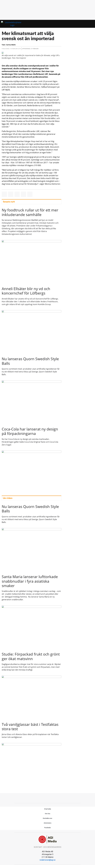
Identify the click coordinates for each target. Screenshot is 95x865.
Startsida (47, 809)
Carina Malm (11, 45)
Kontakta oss (47, 818)
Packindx (47, 827)
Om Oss (47, 813)
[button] (86, 24)
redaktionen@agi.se (47, 860)
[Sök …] (90, 23)
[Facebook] (47, 797)
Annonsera (47, 823)
